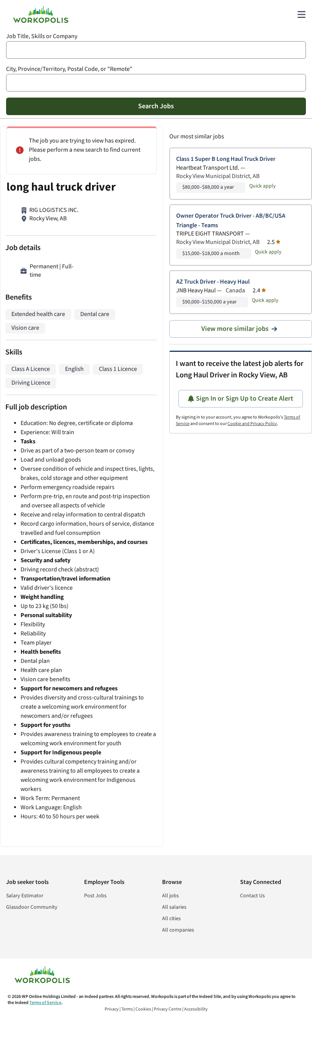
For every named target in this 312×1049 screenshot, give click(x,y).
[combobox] (156, 50)
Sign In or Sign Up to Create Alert (244, 398)
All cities (171, 918)
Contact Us (252, 895)
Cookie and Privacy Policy (252, 424)
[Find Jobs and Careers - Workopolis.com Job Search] (40, 14)
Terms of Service (45, 1003)
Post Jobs (95, 895)
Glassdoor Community (31, 907)
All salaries (174, 907)
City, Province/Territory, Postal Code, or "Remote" (69, 69)
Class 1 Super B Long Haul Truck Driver (225, 159)
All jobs (170, 895)
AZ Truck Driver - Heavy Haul (213, 282)
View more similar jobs (235, 328)
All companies (178, 930)
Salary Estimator (24, 895)
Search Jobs (156, 106)
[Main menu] (301, 14)
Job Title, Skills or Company (41, 36)
